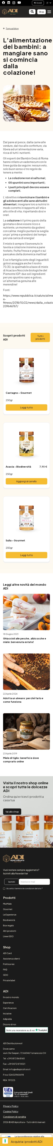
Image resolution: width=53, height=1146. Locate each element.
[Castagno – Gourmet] (26, 370)
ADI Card (7, 953)
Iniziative (7, 1013)
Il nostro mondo (11, 997)
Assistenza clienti (11, 958)
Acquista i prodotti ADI (26, 1141)
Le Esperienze (9, 914)
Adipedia (7, 1019)
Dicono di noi (9, 1024)
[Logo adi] (13, 858)
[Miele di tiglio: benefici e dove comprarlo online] (26, 731)
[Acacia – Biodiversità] (26, 443)
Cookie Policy (10, 1111)
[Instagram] (13, 2)
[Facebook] (3, 2)
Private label (9, 980)
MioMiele (7, 903)
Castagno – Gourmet (19, 392)
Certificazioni (9, 1008)
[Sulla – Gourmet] (26, 517)
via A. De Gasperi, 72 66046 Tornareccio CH (24, 1053)
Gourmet (7, 909)
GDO (5, 975)
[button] (49, 3)
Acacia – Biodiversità (18, 466)
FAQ (5, 969)
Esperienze (8, 1002)
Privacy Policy (10, 1106)
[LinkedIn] (8, 2)
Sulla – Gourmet (15, 540)
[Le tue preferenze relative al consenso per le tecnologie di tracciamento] (5, 1141)
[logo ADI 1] (10, 12)
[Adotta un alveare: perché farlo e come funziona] (26, 671)
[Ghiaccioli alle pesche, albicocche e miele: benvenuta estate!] (26, 612)
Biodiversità (9, 920)
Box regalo (8, 925)
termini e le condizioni (24, 888)
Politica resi (8, 964)
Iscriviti (11, 881)
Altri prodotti (9, 931)
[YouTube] (19, 2)
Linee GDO (8, 936)
